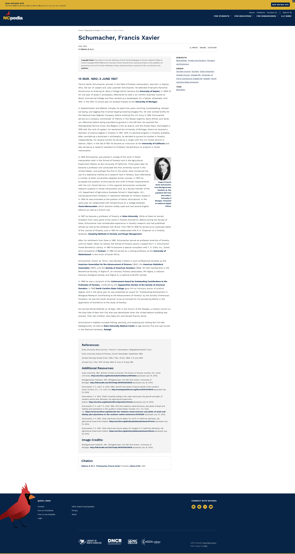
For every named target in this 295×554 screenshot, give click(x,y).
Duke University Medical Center (119, 326)
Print (195, 48)
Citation (212, 48)
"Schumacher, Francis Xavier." (108, 466)
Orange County (183, 75)
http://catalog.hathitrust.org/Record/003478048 (132, 390)
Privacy (75, 510)
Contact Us (272, 12)
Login (40, 518)
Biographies (181, 60)
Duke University (130, 216)
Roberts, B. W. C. (87, 49)
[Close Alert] (293, 1)
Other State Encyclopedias (83, 507)
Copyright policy (209, 543)
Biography (180, 90)
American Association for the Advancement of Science (105, 264)
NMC (205, 546)
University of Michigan (146, 102)
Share (203, 48)
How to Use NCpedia (46, 514)
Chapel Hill (196, 75)
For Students (221, 16)
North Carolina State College (110, 288)
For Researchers (266, 16)
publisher (84, 68)
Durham (102, 251)
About (252, 12)
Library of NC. (135, 466)
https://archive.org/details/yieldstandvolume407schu (132, 421)
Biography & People (92, 30)
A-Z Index (286, 16)
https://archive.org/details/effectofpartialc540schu (111, 402)
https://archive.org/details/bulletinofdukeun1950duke (114, 376)
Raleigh (107, 329)
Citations (261, 12)
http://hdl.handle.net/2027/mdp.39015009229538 (111, 383)
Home (80, 30)
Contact (41, 507)
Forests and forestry (197, 60)
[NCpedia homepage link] (13, 15)
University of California (153, 143)
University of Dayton (149, 91)
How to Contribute (45, 510)
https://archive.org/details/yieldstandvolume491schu (131, 431)
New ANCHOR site (280, 5)
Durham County (183, 71)
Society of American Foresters (120, 268)
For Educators (243, 16)
